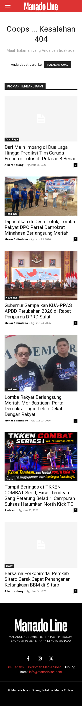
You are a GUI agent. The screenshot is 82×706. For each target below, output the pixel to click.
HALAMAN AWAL (57, 64)
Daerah (10, 479)
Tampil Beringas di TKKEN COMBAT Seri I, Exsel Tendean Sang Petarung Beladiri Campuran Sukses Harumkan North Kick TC (40, 495)
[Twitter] (51, 658)
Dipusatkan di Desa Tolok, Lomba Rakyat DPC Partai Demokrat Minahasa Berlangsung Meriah (40, 227)
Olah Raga (12, 139)
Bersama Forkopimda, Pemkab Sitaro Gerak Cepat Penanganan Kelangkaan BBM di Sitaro (38, 579)
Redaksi (10, 510)
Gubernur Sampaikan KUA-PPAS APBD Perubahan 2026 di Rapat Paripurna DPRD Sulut (38, 311)
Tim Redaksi (15, 667)
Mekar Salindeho (16, 239)
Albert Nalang (14, 164)
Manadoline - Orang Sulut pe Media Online (42, 690)
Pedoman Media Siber (44, 667)
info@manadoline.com (45, 672)
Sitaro (9, 565)
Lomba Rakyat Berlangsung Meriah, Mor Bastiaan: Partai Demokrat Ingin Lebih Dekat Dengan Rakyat (35, 405)
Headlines (12, 213)
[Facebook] (28, 658)
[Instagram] (39, 658)
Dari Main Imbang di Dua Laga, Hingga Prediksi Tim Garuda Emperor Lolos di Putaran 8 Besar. (40, 152)
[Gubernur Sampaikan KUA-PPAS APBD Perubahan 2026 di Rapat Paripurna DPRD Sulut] (41, 275)
